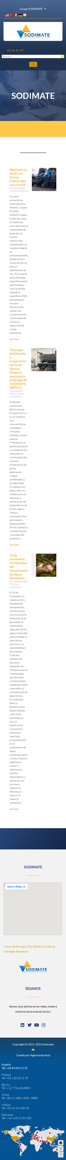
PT (21, 50)
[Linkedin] (22, 1025)
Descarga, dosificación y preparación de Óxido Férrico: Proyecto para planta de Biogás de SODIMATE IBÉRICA (18, 369)
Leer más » (14, 339)
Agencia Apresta (40, 1055)
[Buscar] (62, 56)
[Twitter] (29, 1025)
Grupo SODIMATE (31, 8)
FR (9, 50)
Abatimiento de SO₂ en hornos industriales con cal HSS (18, 177)
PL (17, 50)
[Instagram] (44, 1025)
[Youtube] (36, 1025)
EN (13, 50)
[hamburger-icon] (33, 64)
